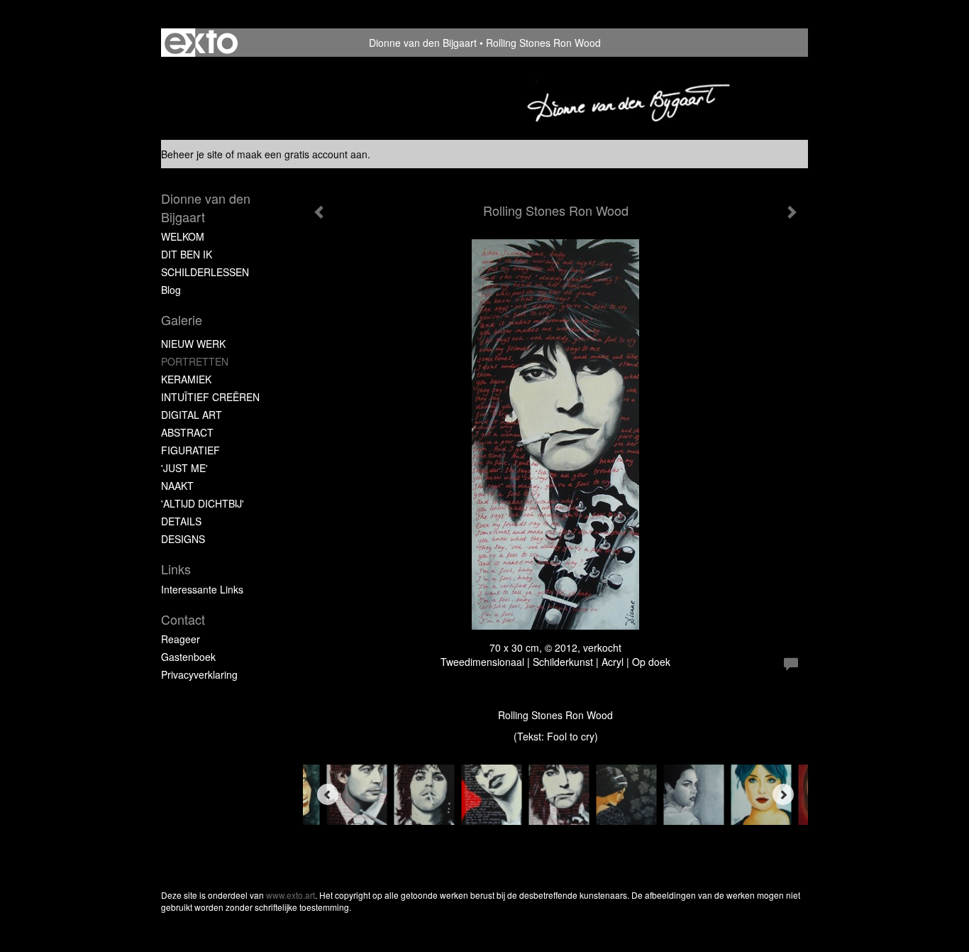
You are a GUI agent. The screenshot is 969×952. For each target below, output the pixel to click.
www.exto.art (290, 895)
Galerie (181, 320)
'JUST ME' (184, 468)
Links (176, 569)
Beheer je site (192, 154)
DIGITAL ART (191, 414)
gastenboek (188, 657)
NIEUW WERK (193, 344)
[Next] (783, 794)
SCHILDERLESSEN (205, 272)
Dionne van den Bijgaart (423, 42)
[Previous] (327, 794)
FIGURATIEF (190, 450)
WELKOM (182, 236)
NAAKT (177, 485)
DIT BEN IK (186, 254)
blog (171, 290)
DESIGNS (183, 539)
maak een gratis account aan (302, 154)
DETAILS (181, 521)
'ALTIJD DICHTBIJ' (202, 503)
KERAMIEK (186, 379)
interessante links (202, 589)
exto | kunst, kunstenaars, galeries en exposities (201, 42)
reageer (180, 639)
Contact (183, 619)
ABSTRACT (187, 432)
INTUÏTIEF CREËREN (210, 397)
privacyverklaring (199, 674)
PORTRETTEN (194, 361)
